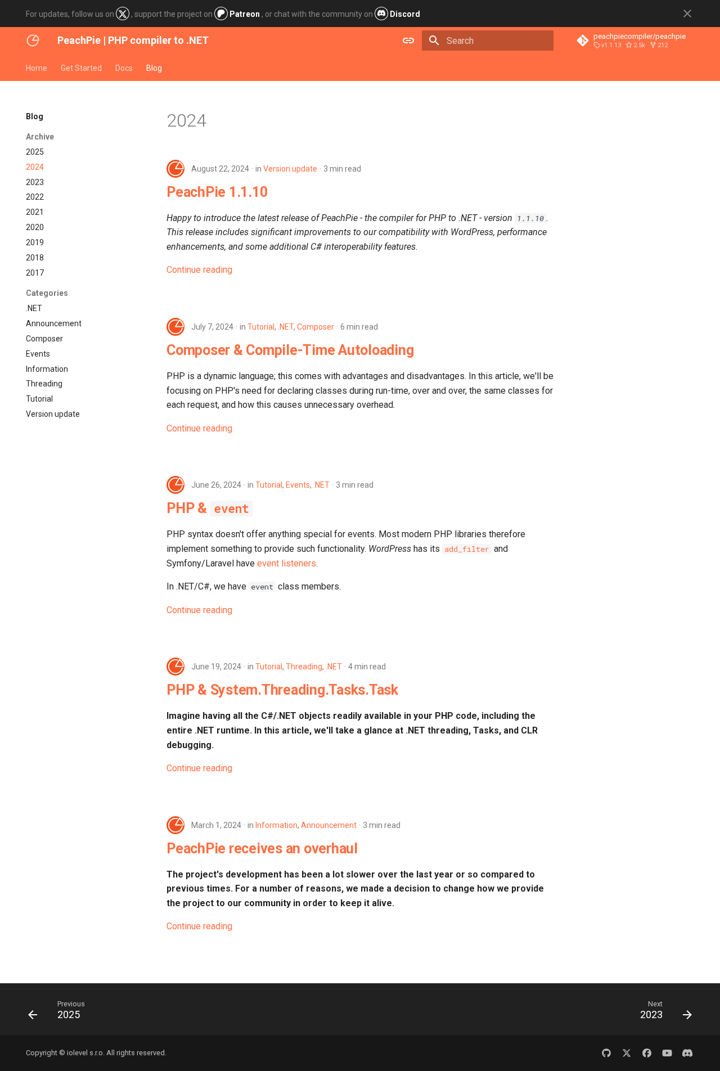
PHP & (207, 508)
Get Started (81, 68)
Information (276, 825)
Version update (290, 168)
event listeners (286, 563)
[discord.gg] (687, 1053)
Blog (154, 68)
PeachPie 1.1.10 (216, 192)
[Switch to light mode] (408, 40)
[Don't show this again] (687, 13)
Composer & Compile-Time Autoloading (289, 350)
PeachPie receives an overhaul (262, 848)
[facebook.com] (647, 1053)
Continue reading (199, 269)
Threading (304, 666)
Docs (124, 68)
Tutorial (261, 326)
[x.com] (627, 1053)
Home (36, 68)
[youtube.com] (667, 1053)
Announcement (329, 825)
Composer (315, 326)
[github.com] (606, 1053)
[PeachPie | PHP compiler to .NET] (32, 40)
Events (298, 484)
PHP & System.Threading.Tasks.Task (282, 690)
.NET (286, 326)
